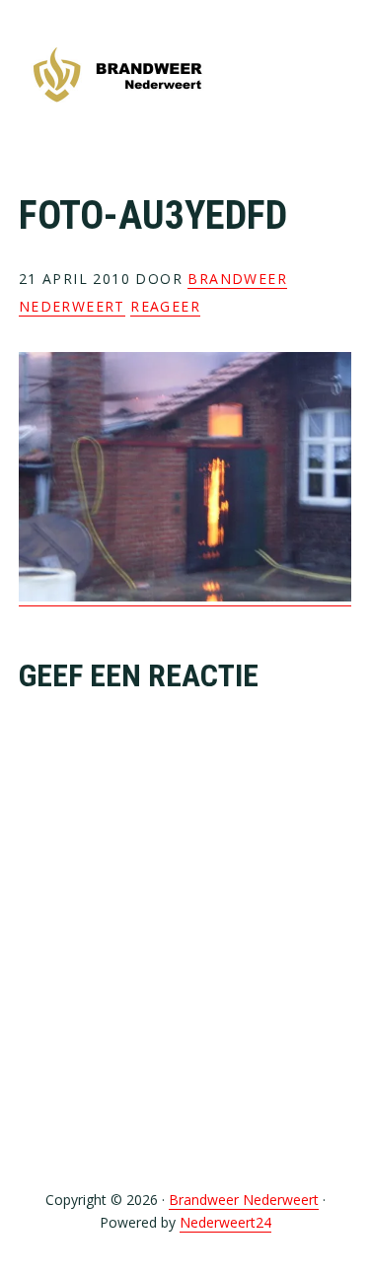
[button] (338, 76)
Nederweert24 (225, 1222)
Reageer (165, 306)
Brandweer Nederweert (117, 76)
